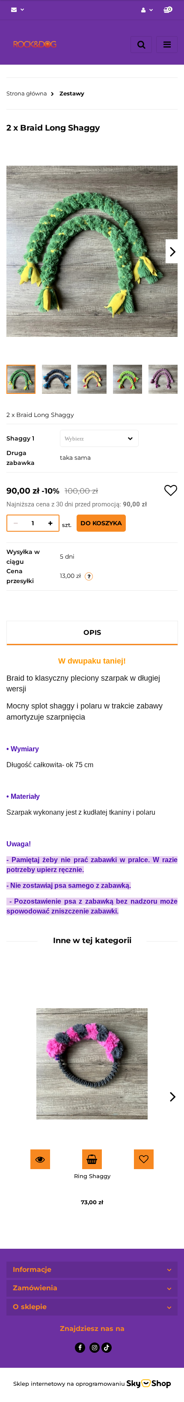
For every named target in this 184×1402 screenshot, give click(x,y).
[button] (168, 10)
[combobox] (99, 438)
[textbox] (91, 439)
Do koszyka (101, 523)
